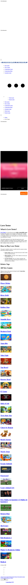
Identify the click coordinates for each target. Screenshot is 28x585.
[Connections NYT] (14, 63)
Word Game (11, 97)
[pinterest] (5, 580)
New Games (7, 67)
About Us (3, 576)
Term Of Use (4, 578)
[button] (16, 96)
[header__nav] (1, 59)
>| (5, 574)
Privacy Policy (10, 578)
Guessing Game (8, 72)
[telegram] (7, 580)
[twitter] (2, 580)
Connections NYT (10, 582)
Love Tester (3, 232)
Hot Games (7, 65)
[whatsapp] (6, 580)
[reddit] (3, 580)
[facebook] (1, 580)
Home (6, 117)
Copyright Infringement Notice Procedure (13, 576)
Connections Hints (8, 71)
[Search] (1, 115)
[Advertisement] (14, 16)
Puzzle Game (11, 99)
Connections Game (9, 69)
